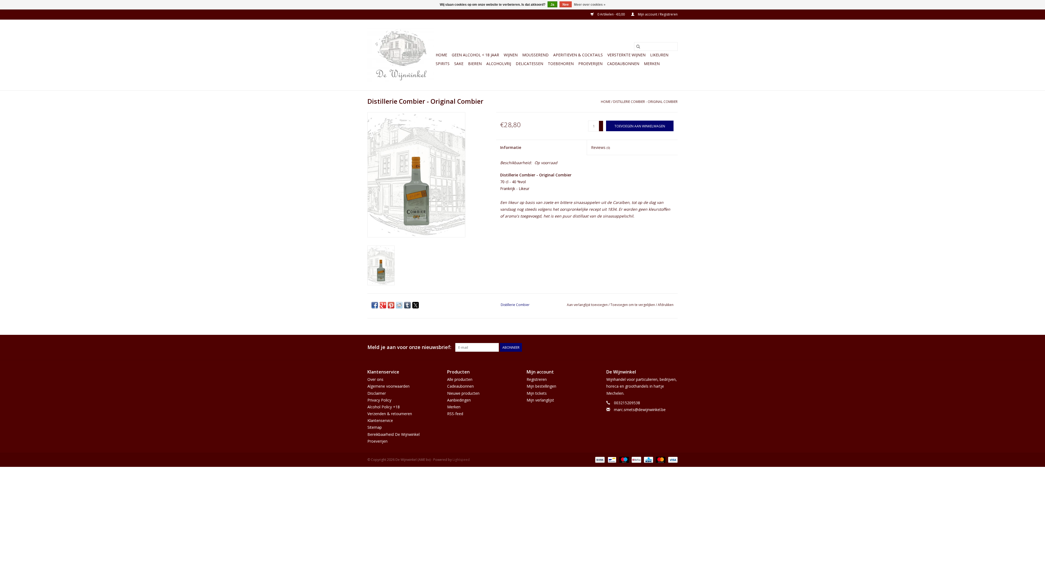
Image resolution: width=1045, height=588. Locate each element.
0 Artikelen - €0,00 (611, 14)
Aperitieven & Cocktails (578, 54)
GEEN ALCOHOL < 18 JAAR (475, 54)
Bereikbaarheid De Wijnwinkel (393, 434)
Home (441, 54)
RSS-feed (455, 413)
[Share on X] (415, 305)
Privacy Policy (379, 400)
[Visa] (672, 459)
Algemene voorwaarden (388, 386)
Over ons (375, 379)
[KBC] (648, 459)
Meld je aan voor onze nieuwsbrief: (409, 347)
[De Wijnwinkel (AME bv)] (400, 55)
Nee (566, 5)
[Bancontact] (611, 459)
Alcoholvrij (498, 63)
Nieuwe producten (463, 393)
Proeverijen (590, 63)
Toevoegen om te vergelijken (633, 304)
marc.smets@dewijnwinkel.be (640, 409)
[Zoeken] (638, 46)
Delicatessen (529, 63)
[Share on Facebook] (374, 305)
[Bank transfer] (599, 459)
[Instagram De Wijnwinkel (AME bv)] (673, 347)
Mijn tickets (537, 393)
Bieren (475, 63)
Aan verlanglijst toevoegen (587, 304)
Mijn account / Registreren (657, 14)
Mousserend (535, 54)
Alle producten (459, 379)
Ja (552, 5)
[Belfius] (636, 459)
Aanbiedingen (459, 400)
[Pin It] (391, 305)
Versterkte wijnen (626, 54)
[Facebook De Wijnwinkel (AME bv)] (663, 347)
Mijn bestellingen (541, 386)
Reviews (600, 147)
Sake (458, 63)
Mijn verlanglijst (540, 400)
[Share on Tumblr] (407, 305)
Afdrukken (666, 304)
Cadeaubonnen (623, 63)
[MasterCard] (660, 459)
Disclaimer (376, 393)
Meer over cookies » (590, 5)
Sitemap (374, 427)
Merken (652, 63)
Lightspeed (461, 459)
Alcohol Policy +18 (383, 406)
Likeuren (659, 54)
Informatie (510, 147)
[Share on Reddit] (399, 305)
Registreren (537, 379)
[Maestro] (623, 459)
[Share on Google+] (383, 305)
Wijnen (511, 54)
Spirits (443, 63)
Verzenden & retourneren (389, 413)
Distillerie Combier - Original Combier (645, 101)
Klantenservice (380, 420)
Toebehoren (561, 63)
